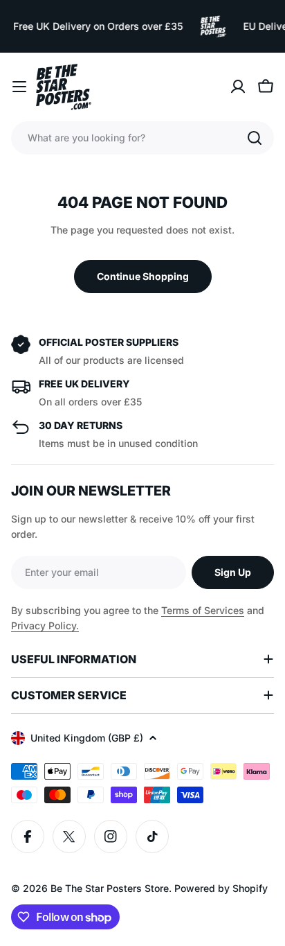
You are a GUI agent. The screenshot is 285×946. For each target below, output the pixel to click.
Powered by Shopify (221, 888)
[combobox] (142, 138)
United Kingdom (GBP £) (86, 738)
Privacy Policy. (45, 625)
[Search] (254, 138)
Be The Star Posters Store (109, 888)
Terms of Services (202, 610)
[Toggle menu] (19, 86)
